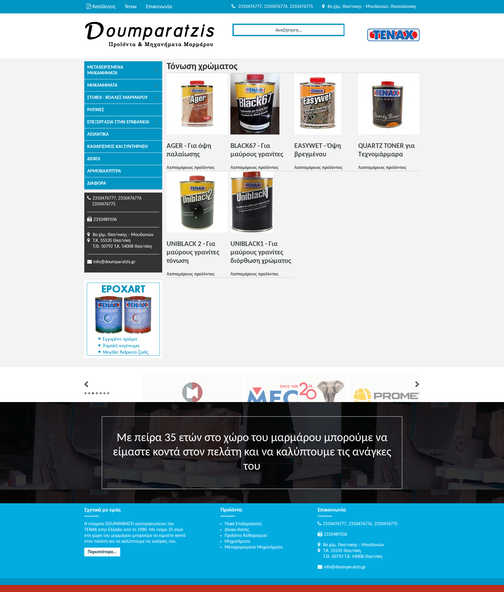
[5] (100, 393)
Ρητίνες (95, 110)
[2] (89, 393)
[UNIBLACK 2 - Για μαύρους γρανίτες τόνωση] (197, 231)
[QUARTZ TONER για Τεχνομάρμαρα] (388, 133)
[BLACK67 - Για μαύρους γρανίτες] (254, 133)
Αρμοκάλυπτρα (104, 171)
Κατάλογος (104, 7)
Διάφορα (96, 183)
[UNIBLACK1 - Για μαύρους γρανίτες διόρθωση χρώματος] (252, 231)
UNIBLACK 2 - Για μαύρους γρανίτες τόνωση (193, 253)
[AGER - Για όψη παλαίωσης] (197, 133)
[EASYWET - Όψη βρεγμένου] (317, 133)
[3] (93, 393)
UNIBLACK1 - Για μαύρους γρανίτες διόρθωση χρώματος (260, 253)
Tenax (131, 7)
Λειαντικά (98, 134)
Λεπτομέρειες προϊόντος (191, 167)
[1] (85, 393)
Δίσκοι (93, 159)
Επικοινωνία (159, 7)
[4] (97, 393)
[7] (108, 393)
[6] (104, 393)
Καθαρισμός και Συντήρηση (117, 146)
